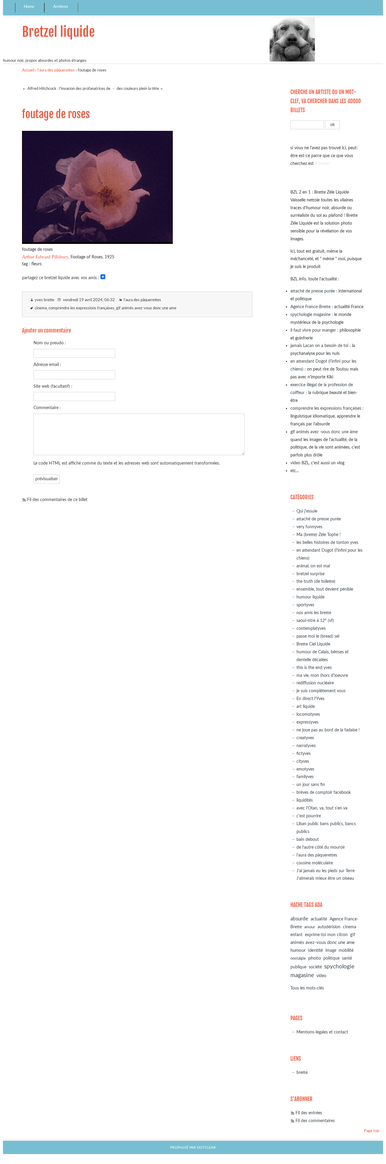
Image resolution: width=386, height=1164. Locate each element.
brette (302, 1072)
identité (315, 950)
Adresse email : (47, 364)
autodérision (329, 927)
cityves (302, 761)
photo (314, 958)
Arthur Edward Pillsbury (45, 256)
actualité (319, 919)
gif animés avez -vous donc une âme (324, 432)
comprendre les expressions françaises (81, 308)
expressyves (307, 722)
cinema (41, 308)
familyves (305, 776)
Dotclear (206, 1147)
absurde (299, 918)
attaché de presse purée (312, 291)
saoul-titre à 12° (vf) (315, 620)
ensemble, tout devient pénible (324, 589)
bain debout (307, 839)
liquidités (304, 800)
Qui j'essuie (306, 511)
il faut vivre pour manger (313, 330)
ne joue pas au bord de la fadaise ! (328, 730)
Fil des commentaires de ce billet (57, 499)
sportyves (305, 605)
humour (297, 950)
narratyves (306, 745)
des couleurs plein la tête (138, 89)
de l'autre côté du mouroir (320, 847)
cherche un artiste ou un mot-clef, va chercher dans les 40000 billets (325, 101)
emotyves (305, 769)
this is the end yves (314, 667)
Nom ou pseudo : (49, 343)
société (315, 967)
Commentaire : (47, 407)
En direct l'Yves (310, 698)
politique (331, 958)
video (295, 463)
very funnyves (309, 527)
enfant (296, 935)
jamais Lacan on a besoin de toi (319, 345)
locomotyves (308, 714)
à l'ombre (322, 163)
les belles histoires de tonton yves (327, 542)
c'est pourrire (308, 816)
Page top (371, 1131)
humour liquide (310, 597)
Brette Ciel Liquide (313, 644)
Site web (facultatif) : (52, 386)
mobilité (346, 950)
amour (309, 927)
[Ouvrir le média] (97, 242)
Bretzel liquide (58, 32)
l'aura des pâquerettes (56, 70)
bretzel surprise (310, 574)
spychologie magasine (310, 314)
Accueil (28, 70)
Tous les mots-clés (307, 988)
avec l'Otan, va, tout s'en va (321, 808)
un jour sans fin (310, 784)
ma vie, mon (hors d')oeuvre (322, 675)
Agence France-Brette (310, 306)
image (330, 950)
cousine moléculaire (314, 863)
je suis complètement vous (321, 691)
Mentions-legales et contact (322, 1032)
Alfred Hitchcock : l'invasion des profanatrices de (68, 89)
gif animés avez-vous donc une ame (146, 308)
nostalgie (298, 959)
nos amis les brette (313, 612)
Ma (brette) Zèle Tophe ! (318, 534)
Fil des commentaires (315, 1120)
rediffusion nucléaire (315, 683)
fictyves (303, 753)
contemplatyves (311, 628)
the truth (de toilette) (315, 581)
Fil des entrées (309, 1113)
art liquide (305, 706)
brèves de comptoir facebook (323, 792)
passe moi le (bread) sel (317, 636)
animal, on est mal (313, 566)
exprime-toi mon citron (326, 935)
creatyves (305, 738)
